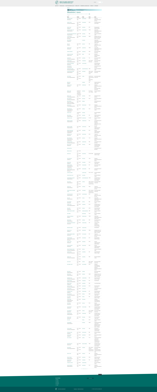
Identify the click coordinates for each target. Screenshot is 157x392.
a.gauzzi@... (84, 357)
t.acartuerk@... (84, 22)
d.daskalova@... (84, 216)
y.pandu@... (83, 33)
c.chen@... (83, 181)
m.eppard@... (84, 280)
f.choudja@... (84, 190)
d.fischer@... (84, 299)
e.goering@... (84, 365)
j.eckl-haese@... (84, 264)
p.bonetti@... (84, 130)
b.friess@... (83, 322)
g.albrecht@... (84, 47)
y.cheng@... (83, 186)
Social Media (57, 378)
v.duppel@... (84, 256)
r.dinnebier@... (84, 237)
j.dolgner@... (84, 241)
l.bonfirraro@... (84, 134)
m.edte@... (83, 271)
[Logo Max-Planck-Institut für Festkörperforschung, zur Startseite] (70, 2)
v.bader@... (83, 82)
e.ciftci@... (83, 201)
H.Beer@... (83, 101)
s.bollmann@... (84, 126)
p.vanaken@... (84, 36)
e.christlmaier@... (84, 194)
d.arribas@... (84, 71)
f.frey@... (83, 319)
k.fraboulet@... (84, 313)
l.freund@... (83, 317)
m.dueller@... (84, 251)
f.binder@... (83, 112)
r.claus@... (83, 208)
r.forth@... (83, 310)
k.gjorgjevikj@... (84, 362)
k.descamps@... (84, 227)
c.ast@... (83, 76)
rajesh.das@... (84, 213)
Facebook (57, 383)
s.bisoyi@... (83, 115)
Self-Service (90, 378)
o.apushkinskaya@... (85, 68)
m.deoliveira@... (84, 222)
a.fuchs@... (83, 328)
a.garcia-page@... (84, 343)
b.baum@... (83, 98)
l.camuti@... (84, 175)
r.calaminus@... (84, 172)
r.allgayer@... (84, 51)
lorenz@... (83, 249)
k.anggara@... (84, 60)
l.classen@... (84, 204)
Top (100, 374)
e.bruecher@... (84, 153)
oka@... (83, 54)
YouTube (57, 382)
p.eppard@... (84, 283)
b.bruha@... (83, 158)
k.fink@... (83, 296)
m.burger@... (84, 162)
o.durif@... (83, 261)
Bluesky (57, 379)
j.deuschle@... (84, 230)
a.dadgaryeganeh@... (85, 210)
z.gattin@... (83, 353)
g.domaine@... (84, 245)
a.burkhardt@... (84, 168)
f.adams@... (84, 27)
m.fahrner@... (84, 288)
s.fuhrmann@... (84, 332)
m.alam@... (83, 40)
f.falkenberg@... (84, 291)
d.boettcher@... (84, 141)
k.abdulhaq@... (84, 18)
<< (81, 368)
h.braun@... (83, 144)
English (95, 2)
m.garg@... (83, 347)
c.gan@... (83, 337)
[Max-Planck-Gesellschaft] (56, 389)
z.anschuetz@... (84, 63)
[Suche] (101, 2)
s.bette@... (83, 108)
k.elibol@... (83, 274)
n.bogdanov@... (84, 120)
